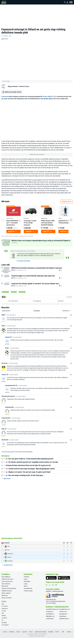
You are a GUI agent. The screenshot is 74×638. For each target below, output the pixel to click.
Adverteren (11, 631)
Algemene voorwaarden (40, 631)
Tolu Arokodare (6, 583)
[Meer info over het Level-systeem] (72, 311)
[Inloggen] (66, 2)
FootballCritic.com (64, 609)
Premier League (28, 590)
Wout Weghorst (6, 576)
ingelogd (8, 451)
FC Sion (4, 611)
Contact (18, 631)
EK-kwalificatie (28, 588)
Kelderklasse (62, 616)
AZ (2, 620)
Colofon (57, 631)
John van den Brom (7, 581)
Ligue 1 (26, 579)
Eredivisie (22, 292)
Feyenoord (4, 96)
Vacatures (24, 631)
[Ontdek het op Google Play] (64, 578)
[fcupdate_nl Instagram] (49, 585)
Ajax (3, 604)
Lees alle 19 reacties (23, 261)
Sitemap (69, 631)
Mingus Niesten (13, 86)
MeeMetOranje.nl (64, 618)
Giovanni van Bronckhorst (9, 588)
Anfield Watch (50, 618)
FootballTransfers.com (52, 609)
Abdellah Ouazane (7, 590)
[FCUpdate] (4, 2)
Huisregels (50, 631)
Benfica (4, 615)
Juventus (4, 618)
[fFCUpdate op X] (52, 585)
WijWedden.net (50, 616)
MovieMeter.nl (50, 614)
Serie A (26, 586)
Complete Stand (8, 565)
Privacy (31, 631)
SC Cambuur (5, 625)
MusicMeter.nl (63, 614)
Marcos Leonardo (7, 597)
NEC (3, 613)
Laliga (25, 583)
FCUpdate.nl (49, 611)
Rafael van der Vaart (7, 579)
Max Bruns (5, 595)
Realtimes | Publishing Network (37, 636)
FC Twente (5, 606)
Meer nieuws (7, 478)
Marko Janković (6, 593)
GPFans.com (63, 611)
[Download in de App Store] (51, 578)
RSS (63, 631)
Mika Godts (5, 586)
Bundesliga (27, 581)
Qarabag (4, 622)
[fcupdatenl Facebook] (46, 585)
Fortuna (13, 292)
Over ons (5, 631)
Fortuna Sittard (47, 96)
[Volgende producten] (71, 220)
